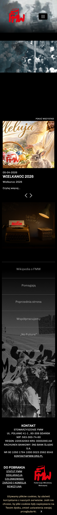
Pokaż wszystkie (45, 119)
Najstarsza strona (28, 367)
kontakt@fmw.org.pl (28, 456)
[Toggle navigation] (43, 16)
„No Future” (28, 334)
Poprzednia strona (28, 302)
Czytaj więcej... (11, 188)
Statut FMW (14, 471)
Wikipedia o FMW (28, 269)
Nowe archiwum (28, 351)
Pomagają (29, 285)
